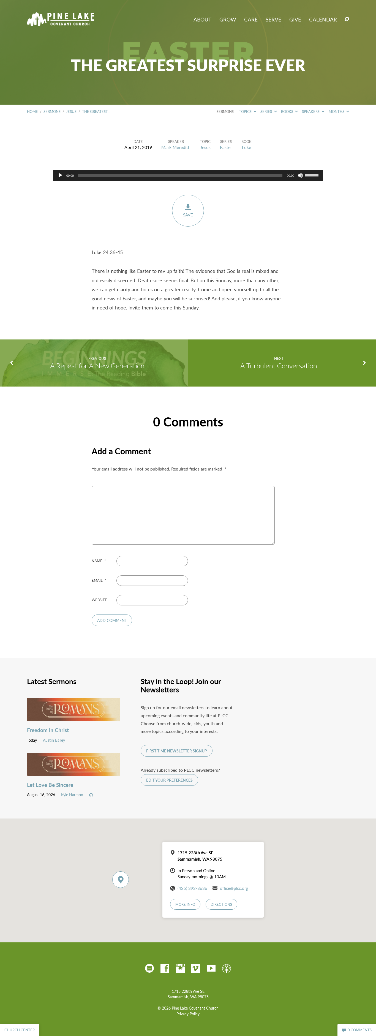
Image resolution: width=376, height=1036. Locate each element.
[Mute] (300, 175)
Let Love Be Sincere (50, 784)
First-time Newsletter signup (176, 751)
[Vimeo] (195, 968)
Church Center (19, 1029)
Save (188, 215)
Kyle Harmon (72, 794)
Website (99, 599)
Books (287, 111)
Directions (221, 904)
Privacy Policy (188, 1013)
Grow (227, 19)
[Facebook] (164, 968)
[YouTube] (211, 968)
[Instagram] (180, 968)
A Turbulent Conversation (278, 365)
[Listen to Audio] (91, 795)
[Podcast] (226, 968)
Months (337, 111)
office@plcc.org (234, 888)
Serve (273, 19)
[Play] (60, 175)
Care (251, 19)
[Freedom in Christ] (73, 717)
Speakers (311, 111)
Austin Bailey (54, 740)
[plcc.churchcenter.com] (149, 968)
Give (295, 19)
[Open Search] (347, 19)
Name (99, 560)
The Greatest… (96, 111)
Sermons (52, 111)
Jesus (71, 111)
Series (266, 111)
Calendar (323, 19)
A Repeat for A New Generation (97, 365)
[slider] (312, 175)
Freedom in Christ (48, 730)
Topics (245, 111)
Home (32, 111)
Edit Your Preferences (169, 780)
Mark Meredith (175, 147)
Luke (246, 147)
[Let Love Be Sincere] (73, 771)
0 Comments (359, 1029)
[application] (188, 175)
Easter (226, 147)
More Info (185, 904)
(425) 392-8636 (192, 888)
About (202, 19)
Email (99, 580)
